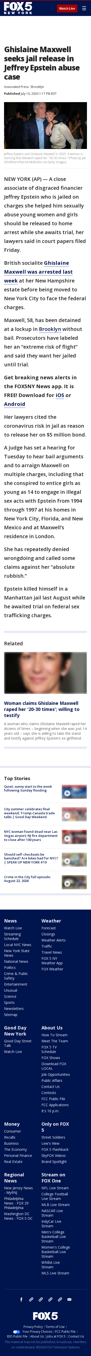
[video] (74, 792)
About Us (51, 1028)
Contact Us (50, 1086)
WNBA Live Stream (50, 1264)
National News (16, 961)
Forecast (48, 928)
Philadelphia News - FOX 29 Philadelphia (16, 1203)
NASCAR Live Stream (52, 1213)
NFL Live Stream (55, 1187)
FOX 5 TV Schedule (49, 1049)
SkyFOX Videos (53, 1155)
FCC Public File (53, 1098)
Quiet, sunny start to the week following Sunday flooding (28, 788)
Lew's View (50, 1143)
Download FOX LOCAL (53, 1066)
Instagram (31, 1299)
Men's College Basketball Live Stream (53, 1237)
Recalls (9, 1137)
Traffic (46, 946)
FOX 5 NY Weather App (52, 960)
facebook (21, 1299)
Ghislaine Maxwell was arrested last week (38, 271)
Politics (10, 967)
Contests (48, 1092)
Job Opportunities (55, 1074)
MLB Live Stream (55, 1204)
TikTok (41, 1299)
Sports (9, 1002)
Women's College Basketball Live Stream (55, 1252)
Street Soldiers (53, 1137)
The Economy (15, 1149)
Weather (51, 921)
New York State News (17, 953)
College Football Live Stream (54, 1196)
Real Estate (13, 1161)
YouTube (50, 1299)
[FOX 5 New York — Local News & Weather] (18, 8)
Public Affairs (51, 1080)
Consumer (12, 1131)
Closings (48, 934)
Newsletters (14, 1008)
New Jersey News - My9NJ (18, 1190)
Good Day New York (15, 1031)
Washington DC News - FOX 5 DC (18, 1216)
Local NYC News (17, 944)
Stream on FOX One (53, 1178)
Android (14, 404)
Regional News (14, 1178)
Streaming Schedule (12, 936)
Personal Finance (18, 1155)
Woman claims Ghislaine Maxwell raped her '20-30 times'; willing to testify (42, 709)
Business (11, 1143)
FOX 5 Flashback (55, 1149)
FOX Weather (52, 969)
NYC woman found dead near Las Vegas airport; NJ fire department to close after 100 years (31, 835)
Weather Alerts (53, 940)
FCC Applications (55, 1104)
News (10, 921)
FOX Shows (50, 1057)
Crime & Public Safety (16, 976)
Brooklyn (37, 87)
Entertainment (15, 984)
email (69, 1299)
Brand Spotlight (54, 1161)
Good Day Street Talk (18, 1043)
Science (10, 996)
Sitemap (10, 1014)
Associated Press (16, 87)
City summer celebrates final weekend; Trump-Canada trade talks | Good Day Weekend (29, 813)
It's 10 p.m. (50, 1110)
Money (11, 1124)
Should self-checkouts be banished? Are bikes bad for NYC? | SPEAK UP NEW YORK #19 (31, 858)
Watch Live (67, 8)
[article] (45, 673)
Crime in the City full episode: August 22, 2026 (27, 879)
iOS (60, 395)
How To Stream (54, 1034)
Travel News (51, 952)
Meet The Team (54, 1041)
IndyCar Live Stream (51, 1223)
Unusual (10, 990)
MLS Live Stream (55, 1273)
